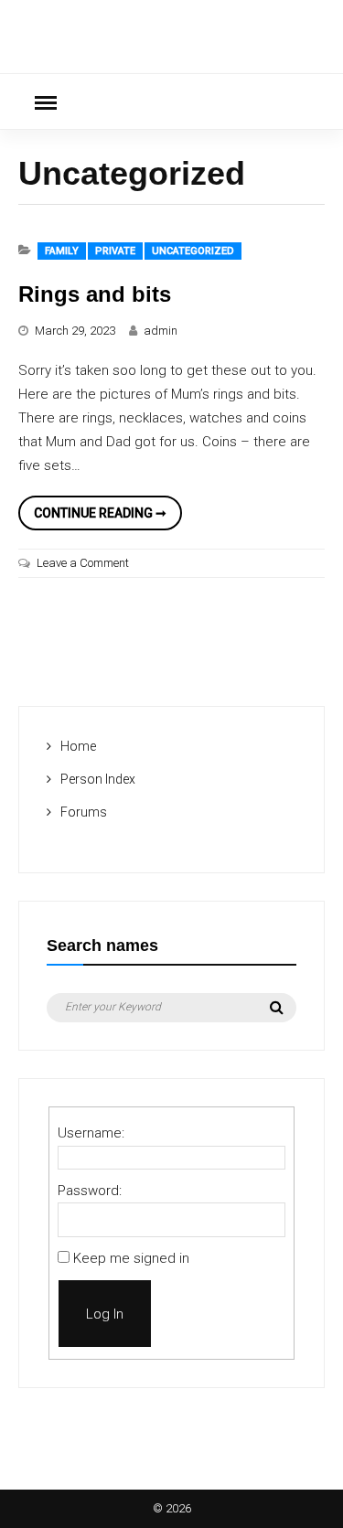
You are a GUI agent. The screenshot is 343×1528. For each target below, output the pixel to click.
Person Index (97, 779)
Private (115, 251)
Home (78, 746)
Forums (83, 812)
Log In (104, 1314)
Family (62, 251)
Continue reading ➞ (108, 517)
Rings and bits (94, 294)
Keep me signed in (131, 1258)
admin (160, 330)
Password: (90, 1190)
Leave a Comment (83, 563)
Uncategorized (193, 251)
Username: (91, 1133)
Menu (45, 101)
